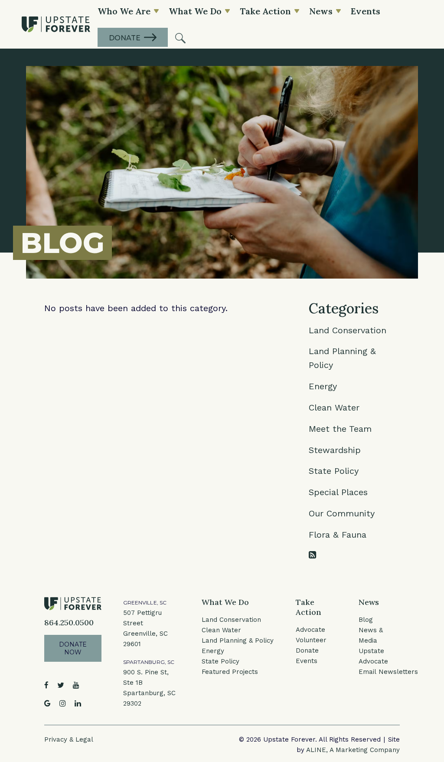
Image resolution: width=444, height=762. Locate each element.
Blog (366, 620)
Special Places (338, 492)
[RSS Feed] (312, 555)
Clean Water (334, 407)
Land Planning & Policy (238, 640)
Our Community (342, 513)
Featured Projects (230, 672)
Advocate (310, 630)
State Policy (334, 471)
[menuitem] (180, 37)
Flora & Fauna (337, 534)
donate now (73, 648)
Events (306, 661)
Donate (307, 650)
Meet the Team (340, 429)
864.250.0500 (69, 622)
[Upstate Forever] (56, 24)
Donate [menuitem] (124, 38)
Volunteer (311, 640)
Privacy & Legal (68, 739)
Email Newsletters (388, 672)
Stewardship (335, 450)
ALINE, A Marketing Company (353, 750)
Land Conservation (347, 330)
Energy (323, 386)
